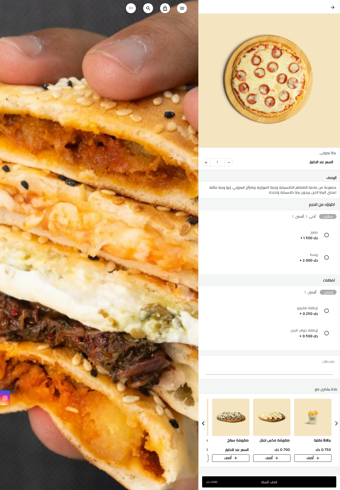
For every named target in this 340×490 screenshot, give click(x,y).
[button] (269, 204)
